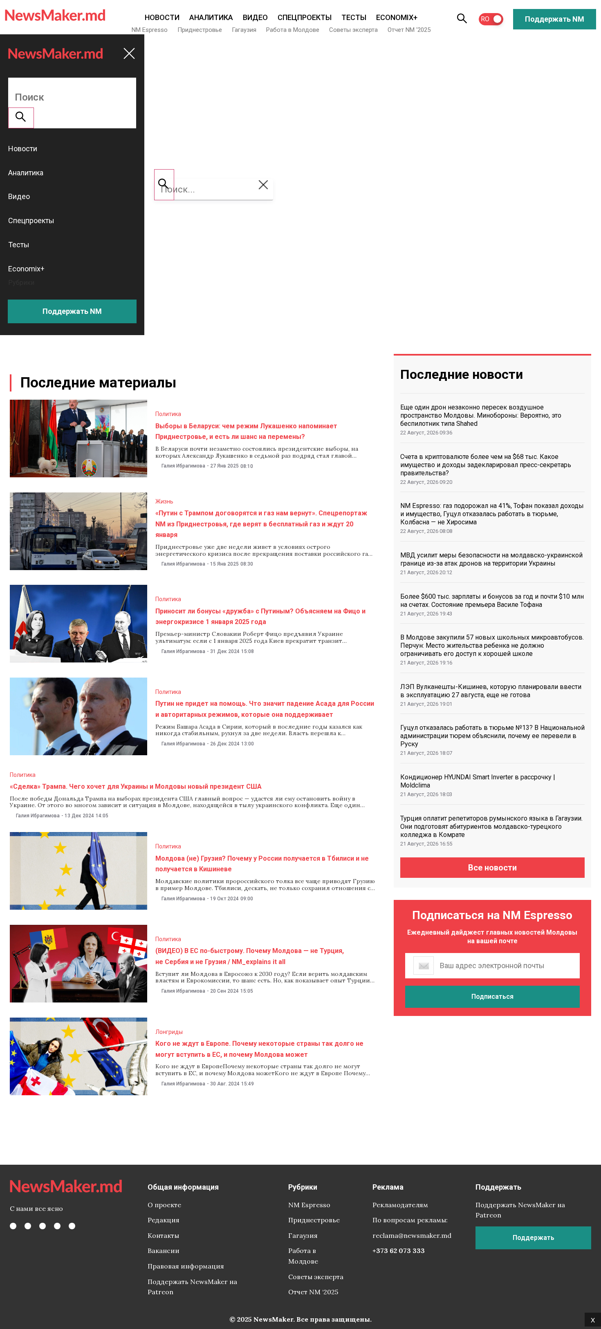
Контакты (163, 1235)
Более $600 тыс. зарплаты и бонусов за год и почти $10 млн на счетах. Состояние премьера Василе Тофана (492, 601)
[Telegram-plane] (72, 1226)
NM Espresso (150, 30)
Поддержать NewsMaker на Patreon (192, 1287)
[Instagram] (42, 1226)
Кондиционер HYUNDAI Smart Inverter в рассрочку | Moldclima (477, 781)
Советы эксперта (353, 30)
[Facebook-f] (13, 1226)
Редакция (163, 1220)
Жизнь (164, 501)
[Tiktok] (57, 1226)
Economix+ (396, 17)
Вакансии (163, 1250)
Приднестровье (199, 30)
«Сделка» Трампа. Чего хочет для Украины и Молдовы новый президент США (136, 786)
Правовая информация (186, 1266)
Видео (255, 17)
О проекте (164, 1205)
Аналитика (211, 17)
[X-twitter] (28, 1226)
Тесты (353, 17)
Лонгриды (169, 1032)
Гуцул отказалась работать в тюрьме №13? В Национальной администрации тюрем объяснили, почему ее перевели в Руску (492, 736)
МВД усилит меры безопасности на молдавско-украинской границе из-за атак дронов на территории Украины (491, 559)
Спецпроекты (305, 17)
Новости (162, 17)
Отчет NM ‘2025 (409, 30)
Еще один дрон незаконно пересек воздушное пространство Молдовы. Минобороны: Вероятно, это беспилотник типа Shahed (480, 415)
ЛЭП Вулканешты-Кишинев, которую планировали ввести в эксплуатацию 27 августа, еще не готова (490, 691)
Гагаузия (244, 30)
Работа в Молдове (292, 30)
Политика (168, 414)
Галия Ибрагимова (183, 466)
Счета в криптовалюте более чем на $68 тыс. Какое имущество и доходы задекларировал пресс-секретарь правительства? (485, 465)
